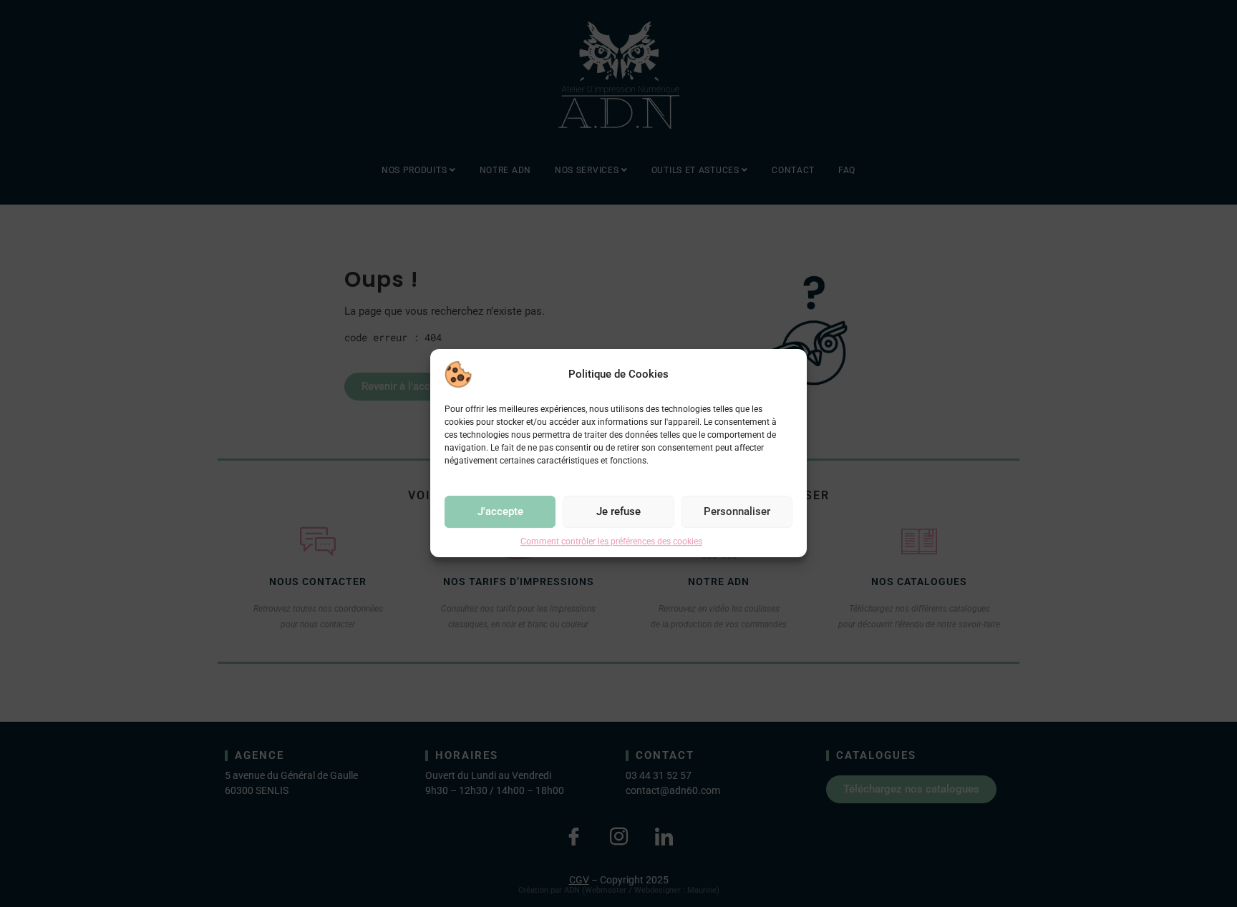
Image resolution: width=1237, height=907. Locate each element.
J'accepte (500, 512)
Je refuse (618, 512)
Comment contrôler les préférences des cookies (611, 541)
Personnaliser (737, 512)
